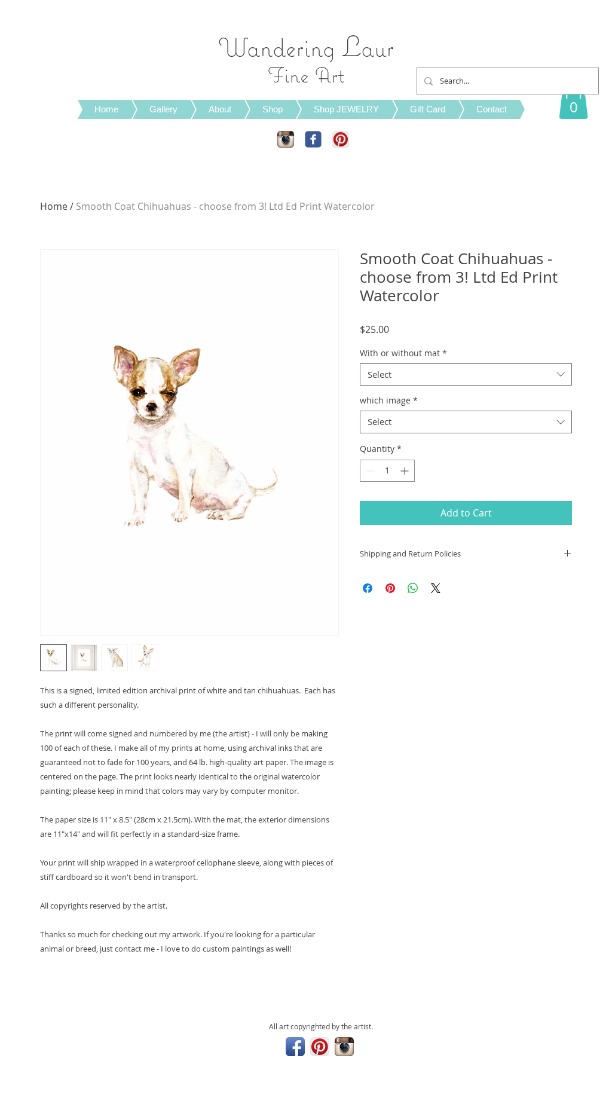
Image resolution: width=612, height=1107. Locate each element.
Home (54, 206)
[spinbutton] (387, 470)
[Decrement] (369, 470)
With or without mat (403, 353)
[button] (573, 100)
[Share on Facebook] (367, 588)
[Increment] (405, 470)
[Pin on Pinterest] (390, 588)
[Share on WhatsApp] (413, 588)
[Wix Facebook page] (313, 139)
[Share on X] (436, 588)
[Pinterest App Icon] (340, 139)
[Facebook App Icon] (295, 1046)
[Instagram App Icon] (285, 139)
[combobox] (466, 374)
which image (389, 400)
